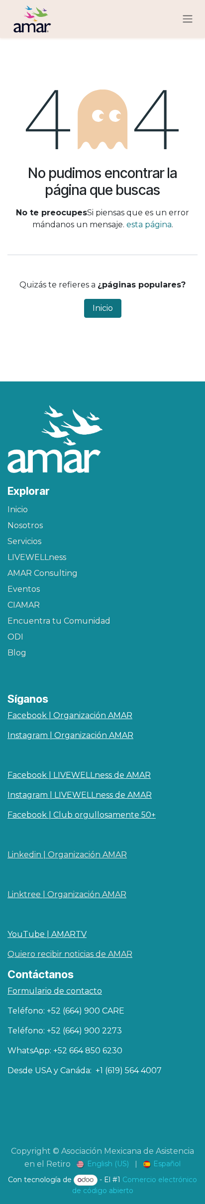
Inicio (103, 308)
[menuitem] (103, 1164)
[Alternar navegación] (188, 19)
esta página (149, 224)
